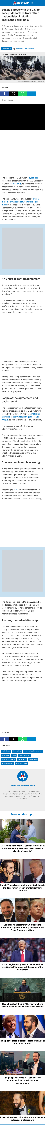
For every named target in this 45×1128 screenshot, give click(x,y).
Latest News (6, 49)
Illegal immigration (24, 755)
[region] (22, 153)
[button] (4, 93)
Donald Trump (33, 759)
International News (21, 763)
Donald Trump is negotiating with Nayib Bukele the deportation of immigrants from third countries (22, 888)
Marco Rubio (22, 759)
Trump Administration (8, 759)
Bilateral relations (7, 763)
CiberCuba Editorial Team (25, 49)
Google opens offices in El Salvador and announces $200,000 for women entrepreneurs (23, 1080)
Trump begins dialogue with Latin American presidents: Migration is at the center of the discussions (22, 967)
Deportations (17, 751)
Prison (14, 755)
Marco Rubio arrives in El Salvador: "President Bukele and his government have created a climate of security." (22, 848)
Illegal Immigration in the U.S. (33, 751)
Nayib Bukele (6, 751)
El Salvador (5, 755)
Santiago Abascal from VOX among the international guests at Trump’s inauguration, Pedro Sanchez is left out (22, 927)
